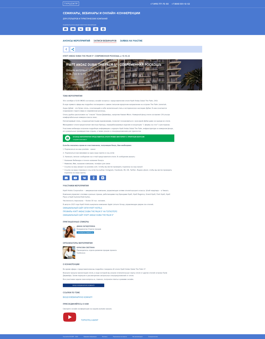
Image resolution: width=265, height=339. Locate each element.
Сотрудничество (153, 336)
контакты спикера (84, 232)
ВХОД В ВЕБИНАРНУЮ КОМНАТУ (84, 285)
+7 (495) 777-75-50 (159, 3)
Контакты (104, 336)
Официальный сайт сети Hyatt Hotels (82, 208)
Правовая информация (90, 336)
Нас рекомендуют (137, 336)
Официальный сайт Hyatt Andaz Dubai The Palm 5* (88, 215)
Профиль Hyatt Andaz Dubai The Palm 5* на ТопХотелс (90, 211)
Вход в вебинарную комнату (77, 297)
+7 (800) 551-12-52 (181, 3)
